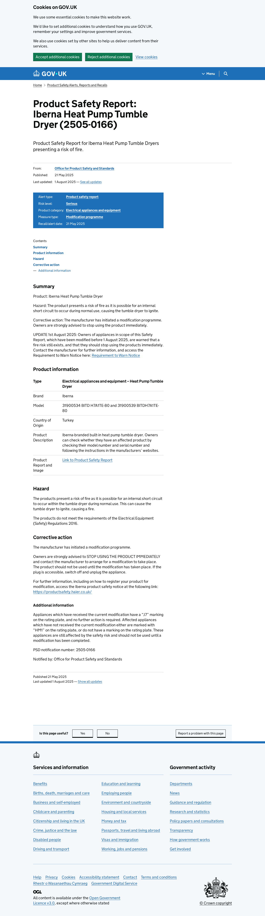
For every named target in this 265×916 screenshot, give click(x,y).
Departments (181, 783)
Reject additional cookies (109, 57)
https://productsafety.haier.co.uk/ (62, 591)
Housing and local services (123, 811)
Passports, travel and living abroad (130, 830)
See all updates (91, 182)
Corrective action (46, 265)
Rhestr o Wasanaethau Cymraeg (60, 883)
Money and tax (113, 821)
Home (37, 85)
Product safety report (82, 197)
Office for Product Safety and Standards (84, 168)
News (175, 793)
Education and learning (120, 783)
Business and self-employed (56, 802)
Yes (86, 733)
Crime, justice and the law (55, 830)
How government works (190, 839)
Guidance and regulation (190, 802)
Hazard (38, 259)
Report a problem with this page (200, 733)
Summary (40, 247)
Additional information (54, 271)
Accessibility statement (99, 877)
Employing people (116, 793)
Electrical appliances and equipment (93, 210)
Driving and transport (51, 849)
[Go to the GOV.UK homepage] (50, 74)
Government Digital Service (114, 883)
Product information (48, 253)
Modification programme (84, 217)
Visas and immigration (119, 839)
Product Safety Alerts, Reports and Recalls (77, 85)
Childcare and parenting (53, 811)
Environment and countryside (126, 802)
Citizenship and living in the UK (59, 821)
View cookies (147, 57)
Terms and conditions (159, 877)
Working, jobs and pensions (124, 849)
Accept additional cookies (58, 57)
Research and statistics (190, 811)
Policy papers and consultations (197, 821)
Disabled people (47, 839)
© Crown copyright (216, 903)
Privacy (51, 877)
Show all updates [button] (90, 681)
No (111, 733)
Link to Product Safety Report (87, 460)
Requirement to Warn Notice (116, 355)
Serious (71, 204)
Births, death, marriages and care (61, 793)
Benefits (40, 783)
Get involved (180, 849)
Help (37, 877)
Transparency (181, 830)
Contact (130, 877)
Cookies (68, 877)
